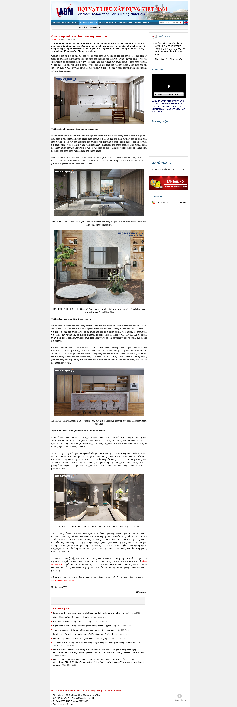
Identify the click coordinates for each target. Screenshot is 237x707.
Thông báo (165, 36)
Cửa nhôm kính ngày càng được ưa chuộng (72, 621)
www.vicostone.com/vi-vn (62, 580)
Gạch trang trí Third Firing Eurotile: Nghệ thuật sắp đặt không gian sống (84, 626)
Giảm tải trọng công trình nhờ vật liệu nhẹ (71, 617)
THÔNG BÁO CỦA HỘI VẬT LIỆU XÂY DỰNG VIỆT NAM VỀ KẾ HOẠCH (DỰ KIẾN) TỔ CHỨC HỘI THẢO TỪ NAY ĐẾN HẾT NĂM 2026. (170, 40)
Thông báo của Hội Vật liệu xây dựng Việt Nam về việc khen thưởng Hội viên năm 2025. (168, 54)
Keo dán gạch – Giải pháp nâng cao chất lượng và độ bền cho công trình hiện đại (89, 613)
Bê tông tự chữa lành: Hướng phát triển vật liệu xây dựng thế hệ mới (83, 634)
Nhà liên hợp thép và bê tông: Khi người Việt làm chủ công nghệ (81, 638)
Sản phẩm (56, 39)
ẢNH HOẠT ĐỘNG (160, 121)
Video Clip (157, 69)
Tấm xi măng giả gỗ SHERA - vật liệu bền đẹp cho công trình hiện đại (83, 630)
